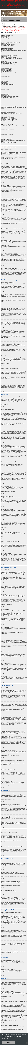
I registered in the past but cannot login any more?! (10, 42)
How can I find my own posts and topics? (8, 121)
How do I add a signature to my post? (8, 64)
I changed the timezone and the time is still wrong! (10, 52)
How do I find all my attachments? (7, 134)
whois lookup (9, 1007)
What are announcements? (6, 85)
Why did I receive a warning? (6, 71)
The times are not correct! (6, 51)
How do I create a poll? (5, 65)
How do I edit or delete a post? (6, 63)
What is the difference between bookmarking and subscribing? (12, 125)
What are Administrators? (5, 93)
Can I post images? (4, 83)
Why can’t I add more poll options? (7, 67)
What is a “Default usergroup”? (6, 99)
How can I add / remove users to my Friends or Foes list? (11, 113)
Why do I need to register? (6, 36)
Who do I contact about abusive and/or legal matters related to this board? (13, 141)
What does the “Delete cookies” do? (7, 45)
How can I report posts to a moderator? (8, 72)
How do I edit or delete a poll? (6, 68)
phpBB (2, 337)
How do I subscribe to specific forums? (8, 128)
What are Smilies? (4, 82)
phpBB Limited (11, 983)
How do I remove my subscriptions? (7, 129)
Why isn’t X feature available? (6, 139)
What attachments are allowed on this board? (9, 133)
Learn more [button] (5, 1038)
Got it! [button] (8, 1042)
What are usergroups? (5, 95)
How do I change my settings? (6, 49)
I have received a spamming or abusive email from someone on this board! (13, 108)
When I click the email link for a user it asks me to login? (11, 58)
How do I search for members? (7, 120)
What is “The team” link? (5, 101)
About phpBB (13, 985)
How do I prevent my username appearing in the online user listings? (13, 50)
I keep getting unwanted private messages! (9, 106)
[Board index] (3, 13)
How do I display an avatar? (6, 56)
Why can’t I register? (5, 38)
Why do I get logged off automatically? (8, 44)
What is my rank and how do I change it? (8, 57)
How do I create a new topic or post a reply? (9, 62)
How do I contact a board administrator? (8, 142)
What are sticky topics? (5, 86)
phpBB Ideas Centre (7, 995)
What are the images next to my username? (9, 55)
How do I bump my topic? (6, 76)
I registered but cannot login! (6, 39)
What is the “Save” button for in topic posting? (9, 73)
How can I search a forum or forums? (8, 117)
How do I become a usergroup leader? (8, 97)
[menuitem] (2, 18)
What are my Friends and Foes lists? (8, 112)
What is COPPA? (4, 37)
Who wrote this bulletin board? (6, 138)
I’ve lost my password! (5, 43)
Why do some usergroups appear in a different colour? (11, 98)
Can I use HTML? (4, 81)
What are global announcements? (7, 84)
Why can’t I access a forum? (6, 69)
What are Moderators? (5, 94)
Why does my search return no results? (8, 118)
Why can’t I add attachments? (6, 70)
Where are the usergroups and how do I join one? (10, 96)
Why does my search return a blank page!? (9, 119)
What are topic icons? (5, 89)
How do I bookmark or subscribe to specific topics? (10, 126)
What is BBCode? (4, 80)
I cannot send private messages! (7, 104)
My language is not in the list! (6, 54)
